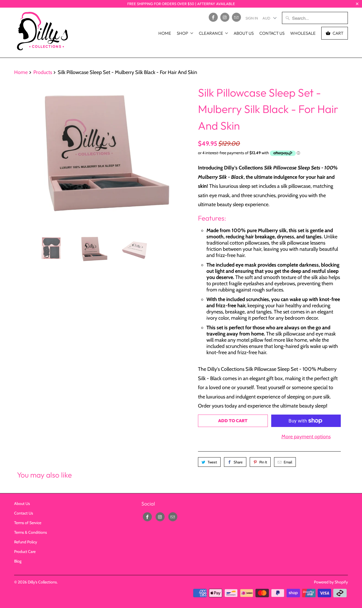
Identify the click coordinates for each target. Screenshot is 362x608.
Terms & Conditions (30, 532)
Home (164, 33)
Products (42, 72)
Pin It (263, 462)
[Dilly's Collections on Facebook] (213, 17)
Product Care (25, 551)
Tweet (212, 462)
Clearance (211, 33)
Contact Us (272, 33)
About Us (244, 33)
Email (288, 462)
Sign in (251, 18)
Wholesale (303, 33)
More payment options (306, 436)
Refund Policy (25, 541)
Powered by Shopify (331, 582)
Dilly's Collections (42, 582)
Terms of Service (27, 522)
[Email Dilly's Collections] (236, 17)
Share (238, 462)
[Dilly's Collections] (42, 32)
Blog (17, 561)
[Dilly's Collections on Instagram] (224, 17)
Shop (182, 33)
